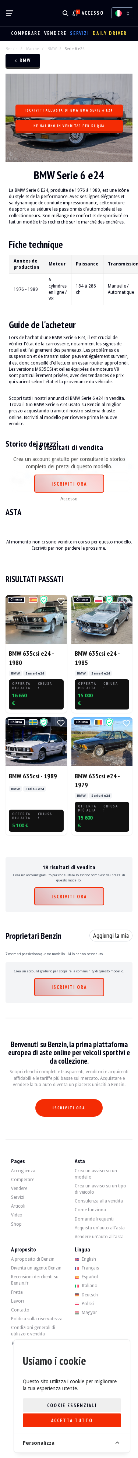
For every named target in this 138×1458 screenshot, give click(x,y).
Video (16, 1215)
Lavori (17, 1301)
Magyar (89, 1312)
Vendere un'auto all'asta (99, 1236)
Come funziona (90, 1209)
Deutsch (89, 1294)
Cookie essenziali (72, 1405)
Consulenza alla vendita (99, 1201)
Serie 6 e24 (75, 48)
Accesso (93, 13)
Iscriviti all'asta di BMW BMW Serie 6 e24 (69, 110)
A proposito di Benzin (32, 1259)
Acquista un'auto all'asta (100, 1227)
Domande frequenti (94, 1219)
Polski (87, 1303)
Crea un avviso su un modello (96, 1174)
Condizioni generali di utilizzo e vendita (33, 1330)
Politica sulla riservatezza (37, 1318)
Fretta (17, 1292)
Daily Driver (110, 33)
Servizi (79, 33)
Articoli (18, 1206)
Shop (16, 1224)
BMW (52, 48)
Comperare (25, 33)
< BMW (23, 60)
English (88, 1259)
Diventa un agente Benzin (36, 1268)
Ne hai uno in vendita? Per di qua (69, 126)
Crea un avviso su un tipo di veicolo (100, 1189)
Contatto (20, 1310)
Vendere (55, 33)
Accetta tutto (72, 1421)
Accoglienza (23, 1170)
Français (90, 1268)
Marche (32, 48)
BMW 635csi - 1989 (33, 776)
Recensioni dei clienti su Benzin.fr (35, 1280)
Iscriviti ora (69, 484)
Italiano (89, 1285)
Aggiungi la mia (111, 935)
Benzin (12, 48)
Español (89, 1276)
